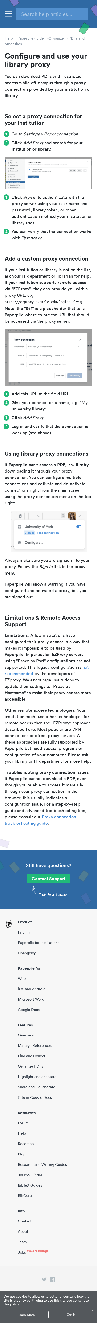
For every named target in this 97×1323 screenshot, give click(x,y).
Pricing (24, 932)
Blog (21, 1154)
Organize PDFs (30, 1066)
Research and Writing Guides (42, 1164)
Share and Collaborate (36, 1087)
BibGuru (25, 1195)
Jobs (22, 1252)
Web (22, 978)
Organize (56, 38)
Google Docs (29, 1009)
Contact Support (48, 878)
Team (22, 1241)
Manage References (35, 1045)
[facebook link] (52, 1280)
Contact (25, 1221)
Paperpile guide (30, 38)
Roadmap (26, 1143)
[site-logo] (9, 924)
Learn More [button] (26, 1315)
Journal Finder (30, 1174)
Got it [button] (71, 1314)
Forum (23, 1122)
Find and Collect (31, 1055)
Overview (26, 1035)
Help (9, 38)
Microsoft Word (31, 999)
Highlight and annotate (37, 1076)
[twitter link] (44, 1280)
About (23, 1231)
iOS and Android (31, 988)
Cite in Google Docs (35, 1097)
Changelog (27, 953)
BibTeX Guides (30, 1185)
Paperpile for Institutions (38, 942)
